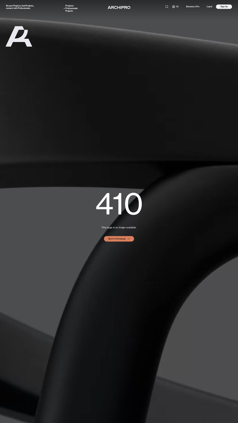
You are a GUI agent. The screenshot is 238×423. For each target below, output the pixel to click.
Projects (17, 6)
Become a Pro (192, 6)
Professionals (24, 8)
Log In (209, 6)
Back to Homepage (117, 239)
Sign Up (224, 6)
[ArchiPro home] (119, 7)
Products (29, 6)
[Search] (166, 6)
